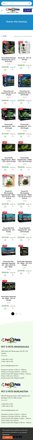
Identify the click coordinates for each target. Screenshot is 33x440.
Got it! (7, 437)
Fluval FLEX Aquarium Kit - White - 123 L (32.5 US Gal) (24, 159)
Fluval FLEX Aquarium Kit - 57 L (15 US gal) (24, 126)
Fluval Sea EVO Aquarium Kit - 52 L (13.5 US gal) (24, 230)
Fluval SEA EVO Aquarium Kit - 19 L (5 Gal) (8, 230)
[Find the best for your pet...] (29, 3)
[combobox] (16, 3)
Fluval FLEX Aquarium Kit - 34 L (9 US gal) (8, 126)
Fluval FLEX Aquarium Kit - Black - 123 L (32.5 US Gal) (8, 159)
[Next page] (20, 313)
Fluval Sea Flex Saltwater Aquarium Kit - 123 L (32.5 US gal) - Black (8, 264)
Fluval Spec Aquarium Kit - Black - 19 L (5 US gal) (8, 298)
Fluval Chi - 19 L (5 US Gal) (24, 59)
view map (4, 355)
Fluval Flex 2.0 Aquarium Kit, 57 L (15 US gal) (24, 93)
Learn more (5, 434)
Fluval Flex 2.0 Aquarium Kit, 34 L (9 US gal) (8, 93)
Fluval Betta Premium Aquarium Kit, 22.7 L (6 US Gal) (8, 59)
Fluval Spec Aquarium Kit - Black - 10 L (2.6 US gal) (24, 263)
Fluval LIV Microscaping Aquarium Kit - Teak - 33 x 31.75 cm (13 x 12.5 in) (8, 194)
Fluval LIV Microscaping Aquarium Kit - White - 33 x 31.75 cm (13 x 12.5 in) (24, 194)
